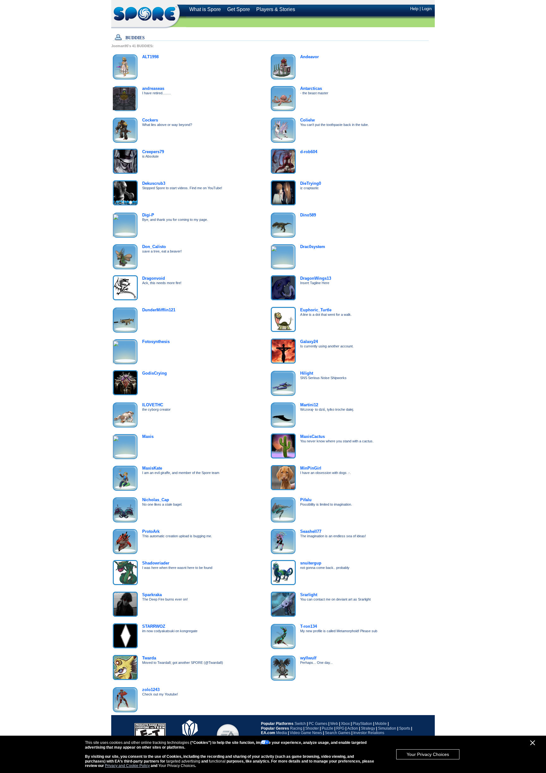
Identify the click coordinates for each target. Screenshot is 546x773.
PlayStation (362, 723)
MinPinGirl (310, 468)
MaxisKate (152, 468)
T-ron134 (308, 626)
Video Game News (306, 733)
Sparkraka (152, 594)
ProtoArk (151, 531)
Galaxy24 (309, 341)
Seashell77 (310, 531)
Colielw (307, 120)
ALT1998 (150, 56)
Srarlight (308, 594)
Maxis (148, 436)
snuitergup (310, 563)
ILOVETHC (152, 404)
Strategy (368, 728)
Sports (404, 728)
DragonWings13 (315, 278)
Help (414, 8)
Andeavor (309, 56)
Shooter (312, 728)
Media (281, 733)
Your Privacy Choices (428, 754)
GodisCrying (154, 373)
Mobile (381, 723)
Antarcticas (311, 88)
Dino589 (308, 215)
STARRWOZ (153, 626)
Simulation (387, 728)
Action (352, 728)
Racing (296, 728)
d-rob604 (308, 151)
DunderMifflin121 (158, 310)
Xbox (345, 723)
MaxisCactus (312, 436)
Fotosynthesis (156, 341)
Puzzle (327, 728)
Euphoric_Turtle (315, 310)
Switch (300, 723)
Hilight (306, 373)
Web (334, 723)
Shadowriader (155, 563)
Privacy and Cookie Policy (127, 766)
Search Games (337, 733)
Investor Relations (368, 733)
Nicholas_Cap (155, 499)
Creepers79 (153, 151)
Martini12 (309, 404)
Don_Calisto (154, 246)
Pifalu (306, 499)
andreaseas (153, 88)
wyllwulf (308, 658)
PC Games (318, 723)
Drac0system (312, 246)
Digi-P (148, 215)
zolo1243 (151, 689)
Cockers (150, 120)
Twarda (149, 658)
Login (427, 8)
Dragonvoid (153, 278)
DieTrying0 (310, 183)
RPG (340, 728)
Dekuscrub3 (153, 183)
